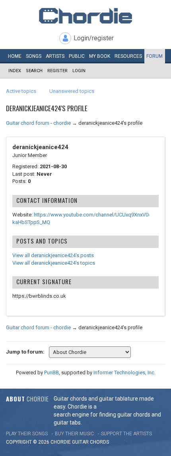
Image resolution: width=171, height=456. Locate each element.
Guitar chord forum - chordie (38, 123)
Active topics (21, 91)
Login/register (94, 38)
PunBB (51, 372)
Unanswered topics (71, 91)
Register (57, 70)
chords (99, 442)
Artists (55, 56)
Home (14, 56)
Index (14, 70)
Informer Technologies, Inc (123, 372)
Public (77, 56)
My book (99, 56)
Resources (128, 56)
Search (34, 70)
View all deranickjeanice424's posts (53, 255)
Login (79, 70)
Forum (154, 56)
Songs (33, 56)
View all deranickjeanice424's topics (53, 263)
